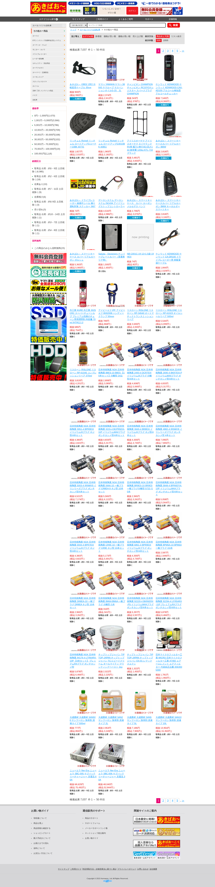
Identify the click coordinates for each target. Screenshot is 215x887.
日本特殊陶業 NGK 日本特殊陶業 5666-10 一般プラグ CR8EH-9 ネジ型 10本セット (111, 487)
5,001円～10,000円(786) (46, 125)
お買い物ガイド (91, 838)
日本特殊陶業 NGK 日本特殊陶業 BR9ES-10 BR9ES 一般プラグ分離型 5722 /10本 (140, 487)
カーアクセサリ (38, 68)
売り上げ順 (138, 36)
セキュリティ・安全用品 (41, 63)
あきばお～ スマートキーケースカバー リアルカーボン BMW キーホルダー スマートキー (168, 205)
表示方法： (150, 36)
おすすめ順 (88, 36)
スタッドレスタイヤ (40, 81)
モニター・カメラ (39, 49)
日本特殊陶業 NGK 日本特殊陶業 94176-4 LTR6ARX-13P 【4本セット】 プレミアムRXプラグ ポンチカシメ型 (83, 660)
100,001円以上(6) (43, 153)
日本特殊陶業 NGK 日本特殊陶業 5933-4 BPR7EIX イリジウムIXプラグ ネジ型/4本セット (83, 546)
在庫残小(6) (40, 197)
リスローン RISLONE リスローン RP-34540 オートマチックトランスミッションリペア (140, 315)
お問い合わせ (143, 869)
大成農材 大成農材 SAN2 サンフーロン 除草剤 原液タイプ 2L (111, 720)
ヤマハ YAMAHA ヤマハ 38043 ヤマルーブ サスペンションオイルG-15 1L (111, 87)
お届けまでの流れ (41, 843)
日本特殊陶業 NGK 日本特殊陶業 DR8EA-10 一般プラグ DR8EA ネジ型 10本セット (83, 603)
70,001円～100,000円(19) (47, 149)
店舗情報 (173, 19)
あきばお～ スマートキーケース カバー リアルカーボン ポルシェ (82, 257)
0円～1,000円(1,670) (44, 115)
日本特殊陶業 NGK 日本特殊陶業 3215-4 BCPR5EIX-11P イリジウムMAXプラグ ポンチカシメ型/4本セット (111, 430)
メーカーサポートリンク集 (96, 828)
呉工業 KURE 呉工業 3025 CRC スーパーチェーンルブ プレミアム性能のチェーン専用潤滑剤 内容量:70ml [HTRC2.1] (83, 316)
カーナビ (36, 36)
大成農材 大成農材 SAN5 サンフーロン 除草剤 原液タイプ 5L (140, 720)
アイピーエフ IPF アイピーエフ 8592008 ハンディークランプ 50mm (111, 313)
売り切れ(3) (40, 209)
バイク (35, 95)
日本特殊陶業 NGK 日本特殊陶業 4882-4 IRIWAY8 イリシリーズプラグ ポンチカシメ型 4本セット (169, 430)
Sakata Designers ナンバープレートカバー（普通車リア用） (111, 257)
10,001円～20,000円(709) (47, 130)
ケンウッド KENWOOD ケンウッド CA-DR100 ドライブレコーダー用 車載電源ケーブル (169, 258)
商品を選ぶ (38, 823)
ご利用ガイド (102, 19)
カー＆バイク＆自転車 (42, 25)
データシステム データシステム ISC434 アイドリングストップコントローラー (111, 203)
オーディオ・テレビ (40, 45)
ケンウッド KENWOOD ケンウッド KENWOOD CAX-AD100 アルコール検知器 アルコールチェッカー (169, 89)
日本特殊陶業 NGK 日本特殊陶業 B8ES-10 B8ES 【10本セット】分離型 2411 (111, 372)
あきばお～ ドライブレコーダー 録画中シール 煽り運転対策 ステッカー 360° (83, 203)
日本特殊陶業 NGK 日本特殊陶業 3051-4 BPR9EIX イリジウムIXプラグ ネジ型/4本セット (83, 430)
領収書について (40, 818)
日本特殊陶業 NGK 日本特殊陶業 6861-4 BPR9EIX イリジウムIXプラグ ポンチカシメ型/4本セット (140, 546)
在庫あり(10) (40, 184)
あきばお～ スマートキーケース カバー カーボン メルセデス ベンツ (139, 203)
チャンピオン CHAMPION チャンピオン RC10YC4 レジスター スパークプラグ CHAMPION (140, 89)
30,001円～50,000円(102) (47, 139)
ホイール (36, 86)
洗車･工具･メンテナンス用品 (43, 91)
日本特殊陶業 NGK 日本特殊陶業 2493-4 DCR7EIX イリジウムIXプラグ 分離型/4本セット (140, 374)
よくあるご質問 (126, 19)
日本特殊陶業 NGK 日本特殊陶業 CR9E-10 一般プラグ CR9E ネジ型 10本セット (111, 546)
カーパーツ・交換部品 (40, 72)
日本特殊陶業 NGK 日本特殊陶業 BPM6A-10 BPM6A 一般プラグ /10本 (169, 545)
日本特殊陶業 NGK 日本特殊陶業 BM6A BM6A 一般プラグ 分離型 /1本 (111, 601)
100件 (165, 40)
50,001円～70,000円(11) (46, 144)
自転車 (35, 100)
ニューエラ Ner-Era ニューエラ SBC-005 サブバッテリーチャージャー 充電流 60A (83, 775)
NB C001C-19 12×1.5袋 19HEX (140, 255)
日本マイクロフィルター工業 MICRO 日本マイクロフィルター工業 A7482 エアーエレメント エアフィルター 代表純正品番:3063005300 (169, 662)
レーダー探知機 (38, 59)
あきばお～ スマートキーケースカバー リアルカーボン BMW (168, 143)
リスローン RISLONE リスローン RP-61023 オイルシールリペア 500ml (169, 313)
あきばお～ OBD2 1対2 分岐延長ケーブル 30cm (83, 86)
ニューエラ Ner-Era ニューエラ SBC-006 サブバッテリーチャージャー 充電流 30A (111, 775)
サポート (149, 19)
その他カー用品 (40, 31)
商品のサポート (91, 818)
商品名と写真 (163, 36)
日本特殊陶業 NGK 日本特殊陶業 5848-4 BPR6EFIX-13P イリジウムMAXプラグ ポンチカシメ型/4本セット (169, 488)
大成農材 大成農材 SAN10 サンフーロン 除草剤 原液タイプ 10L (168, 720)
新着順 (98, 36)
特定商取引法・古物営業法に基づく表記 (99, 869)
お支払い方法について (43, 853)
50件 (159, 40)
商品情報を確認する (42, 828)
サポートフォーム (92, 823)
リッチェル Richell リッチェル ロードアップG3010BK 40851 (111, 143)
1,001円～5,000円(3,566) (46, 120)
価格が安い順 (110, 36)
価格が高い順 (124, 36)
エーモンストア (38, 77)
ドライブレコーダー (40, 54)
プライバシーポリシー (126, 869)
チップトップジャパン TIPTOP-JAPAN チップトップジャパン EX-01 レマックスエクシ (140, 659)
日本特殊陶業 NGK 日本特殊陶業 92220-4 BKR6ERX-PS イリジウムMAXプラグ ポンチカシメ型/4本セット (140, 603)
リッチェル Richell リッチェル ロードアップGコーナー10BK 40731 (83, 143)
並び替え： (76, 36)
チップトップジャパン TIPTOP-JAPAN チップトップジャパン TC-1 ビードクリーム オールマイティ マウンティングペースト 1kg (111, 660)
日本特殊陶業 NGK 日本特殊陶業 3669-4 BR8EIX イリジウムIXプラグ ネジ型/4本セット (140, 430)
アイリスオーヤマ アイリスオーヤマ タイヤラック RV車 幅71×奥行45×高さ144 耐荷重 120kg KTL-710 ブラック (140, 146)
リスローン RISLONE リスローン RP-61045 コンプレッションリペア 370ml (83, 372)
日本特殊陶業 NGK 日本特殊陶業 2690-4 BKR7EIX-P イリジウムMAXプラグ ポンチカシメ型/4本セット (169, 374)
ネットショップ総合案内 (95, 833)
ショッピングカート (42, 833)
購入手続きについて (42, 838)
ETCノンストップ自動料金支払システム (47, 40)
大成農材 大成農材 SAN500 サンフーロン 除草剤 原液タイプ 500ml (83, 720)
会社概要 (153, 869)
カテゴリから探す (47, 19)
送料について (39, 848)
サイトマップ (78, 19)
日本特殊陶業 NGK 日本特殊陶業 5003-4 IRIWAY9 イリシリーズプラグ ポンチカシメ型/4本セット (83, 487)
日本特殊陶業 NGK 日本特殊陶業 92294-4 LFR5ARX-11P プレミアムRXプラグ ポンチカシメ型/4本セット (169, 603)
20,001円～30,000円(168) (47, 134)
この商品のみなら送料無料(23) (49, 248)
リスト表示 (176, 36)
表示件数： (150, 40)
